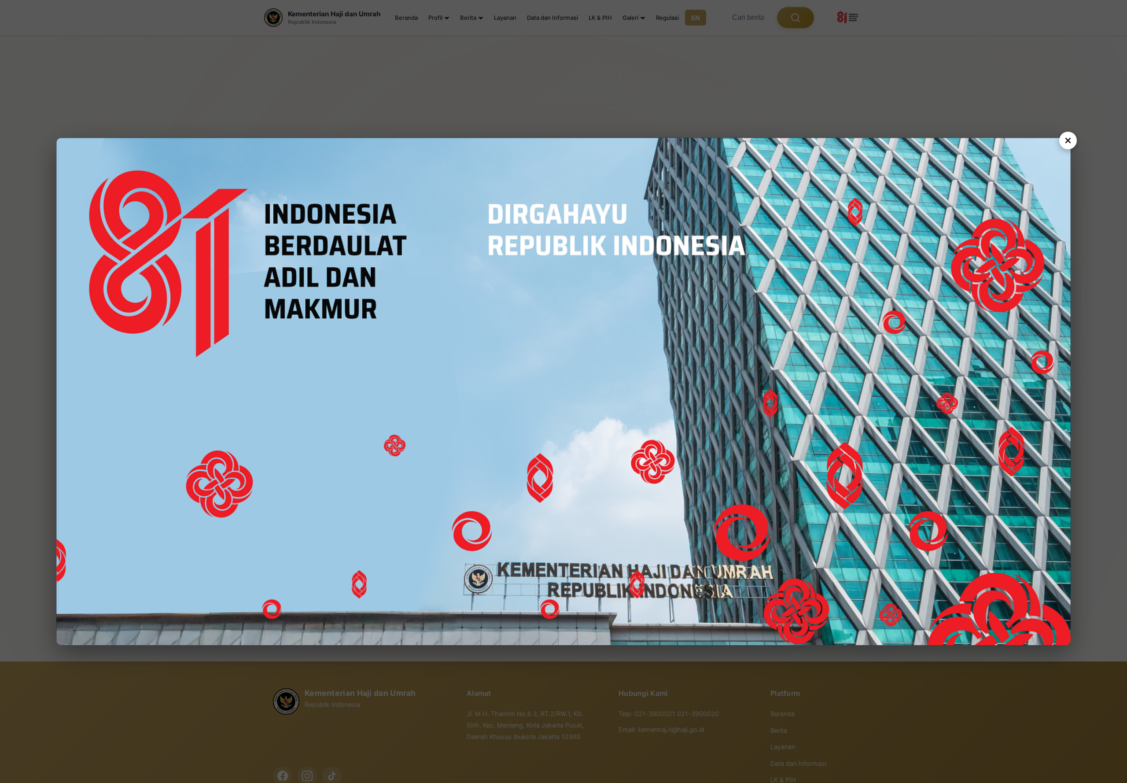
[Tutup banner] (1068, 140)
